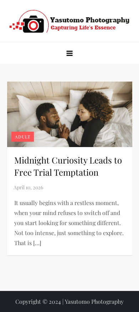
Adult (22, 137)
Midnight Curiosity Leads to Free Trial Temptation (68, 166)
